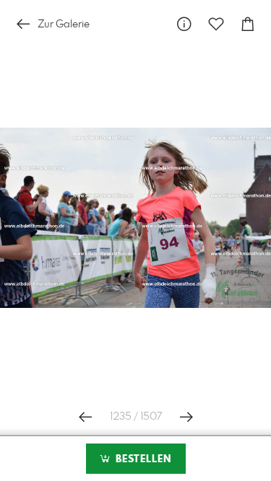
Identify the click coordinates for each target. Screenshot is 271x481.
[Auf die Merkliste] (216, 24)
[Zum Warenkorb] (248, 24)
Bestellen (141, 459)
